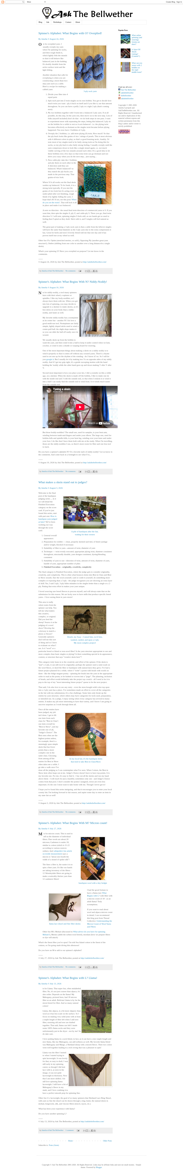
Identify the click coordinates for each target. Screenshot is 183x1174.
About (77, 22)
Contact (68, 22)
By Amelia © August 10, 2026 (51, 287)
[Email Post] (80, 271)
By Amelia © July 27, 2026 (49, 828)
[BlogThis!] (88, 271)
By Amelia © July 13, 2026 (49, 983)
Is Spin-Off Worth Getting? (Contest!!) (136, 53)
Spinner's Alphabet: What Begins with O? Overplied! (70, 33)
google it (50, 359)
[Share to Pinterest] (96, 271)
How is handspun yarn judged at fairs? (47, 519)
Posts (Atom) (54, 1145)
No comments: (71, 271)
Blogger (99, 1167)
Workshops (57, 22)
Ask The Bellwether (128, 90)
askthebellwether (127, 93)
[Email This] (86, 271)
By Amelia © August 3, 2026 (50, 488)
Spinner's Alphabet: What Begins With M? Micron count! (72, 823)
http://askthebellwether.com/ (95, 262)
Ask (47, 22)
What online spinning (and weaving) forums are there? (137, 39)
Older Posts (107, 1141)
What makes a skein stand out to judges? (62, 482)
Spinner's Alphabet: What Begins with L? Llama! (67, 978)
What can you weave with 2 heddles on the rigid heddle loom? (137, 67)
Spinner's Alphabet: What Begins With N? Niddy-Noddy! (72, 281)
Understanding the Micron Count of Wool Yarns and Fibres (99, 924)
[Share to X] (91, 271)
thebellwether (125, 96)
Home (70, 1141)
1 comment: (70, 1130)
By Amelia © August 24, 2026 (51, 39)
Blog (40, 22)
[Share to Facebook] (94, 271)
